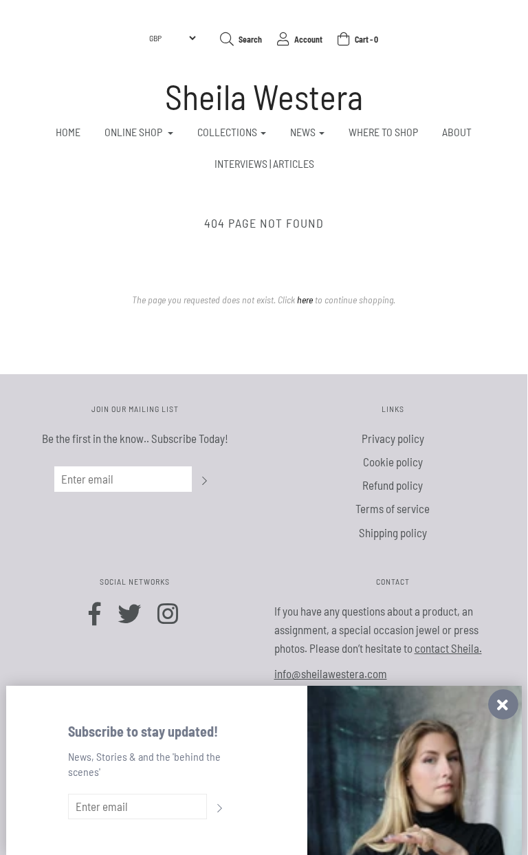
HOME (68, 131)
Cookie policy (393, 461)
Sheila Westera (264, 97)
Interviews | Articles (264, 163)
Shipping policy (393, 532)
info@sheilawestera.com (330, 673)
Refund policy (392, 485)
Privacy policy (393, 438)
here (305, 299)
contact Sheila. (448, 648)
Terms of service (392, 508)
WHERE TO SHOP (383, 131)
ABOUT (457, 131)
